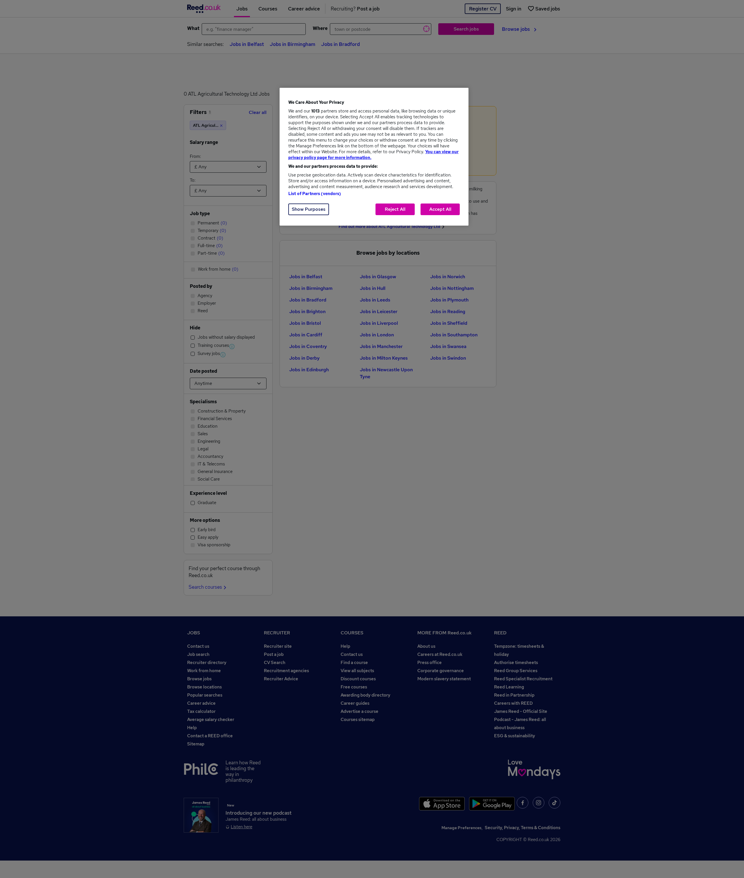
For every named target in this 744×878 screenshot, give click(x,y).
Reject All (395, 209)
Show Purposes (309, 209)
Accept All (440, 209)
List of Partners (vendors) (314, 193)
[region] (374, 157)
